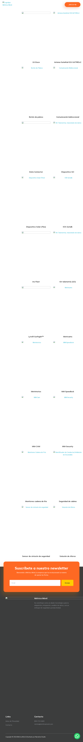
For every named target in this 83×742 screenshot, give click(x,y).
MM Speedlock (67, 391)
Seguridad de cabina (68, 501)
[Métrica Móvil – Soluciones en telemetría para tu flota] (12, 4)
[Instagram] (73, 737)
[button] (77, 736)
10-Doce (36, 62)
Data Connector (36, 172)
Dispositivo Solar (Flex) (36, 227)
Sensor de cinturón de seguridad (36, 556)
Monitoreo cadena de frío (36, 501)
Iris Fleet (36, 282)
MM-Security (67, 446)
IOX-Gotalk (67, 227)
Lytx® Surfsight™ (36, 336)
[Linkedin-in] (69, 737)
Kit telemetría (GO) (68, 282)
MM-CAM (36, 446)
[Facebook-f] (66, 737)
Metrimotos (36, 391)
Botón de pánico (36, 117)
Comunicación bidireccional (67, 117)
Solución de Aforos (68, 556)
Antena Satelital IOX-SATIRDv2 (67, 62)
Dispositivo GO (67, 172)
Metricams (67, 336)
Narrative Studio (40, 737)
